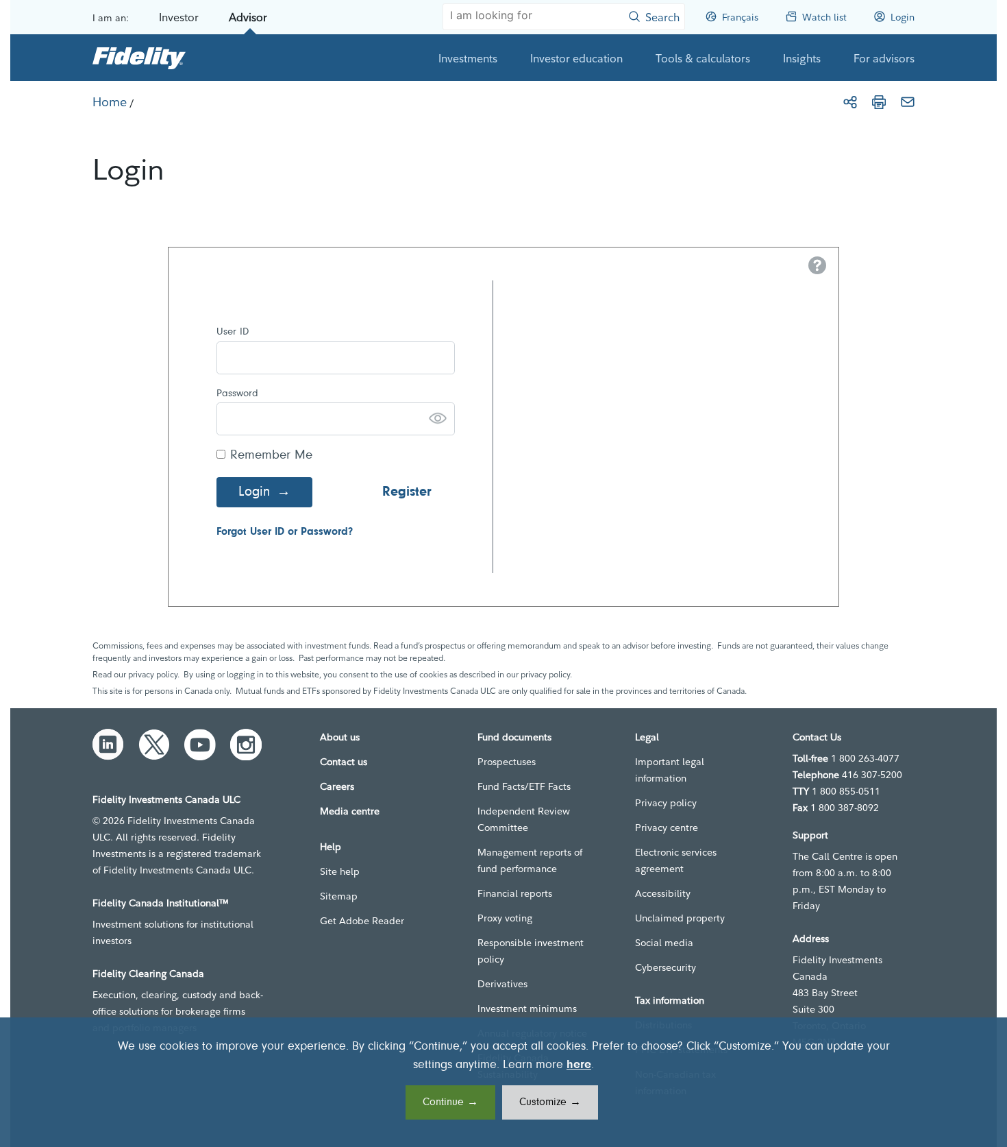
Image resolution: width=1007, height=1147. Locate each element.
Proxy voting (504, 918)
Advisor (248, 17)
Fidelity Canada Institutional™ (160, 903)
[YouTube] (200, 744)
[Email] (908, 102)
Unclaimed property (680, 918)
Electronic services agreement (676, 860)
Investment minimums (527, 1008)
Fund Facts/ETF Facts (524, 786)
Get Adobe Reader (362, 921)
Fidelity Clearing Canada (148, 973)
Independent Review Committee (523, 819)
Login (254, 492)
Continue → (450, 1102)
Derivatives (502, 984)
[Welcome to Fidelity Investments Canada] (139, 57)
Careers (337, 786)
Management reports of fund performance (529, 860)
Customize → (550, 1102)
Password (237, 394)
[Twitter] (154, 744)
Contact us (343, 762)
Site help (340, 871)
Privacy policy (666, 803)
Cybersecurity (665, 967)
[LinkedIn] (108, 744)
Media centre (350, 811)
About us (340, 737)
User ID (232, 332)
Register (407, 492)
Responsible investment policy (530, 951)
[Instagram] (246, 744)
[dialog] (503, 1082)
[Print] (879, 102)
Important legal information (669, 770)
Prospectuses (506, 762)
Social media (664, 943)
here (579, 1065)
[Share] (850, 102)
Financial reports (514, 893)
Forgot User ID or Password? (284, 532)
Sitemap (339, 896)
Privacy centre (666, 827)
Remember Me (271, 455)
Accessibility (663, 893)
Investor (179, 17)
